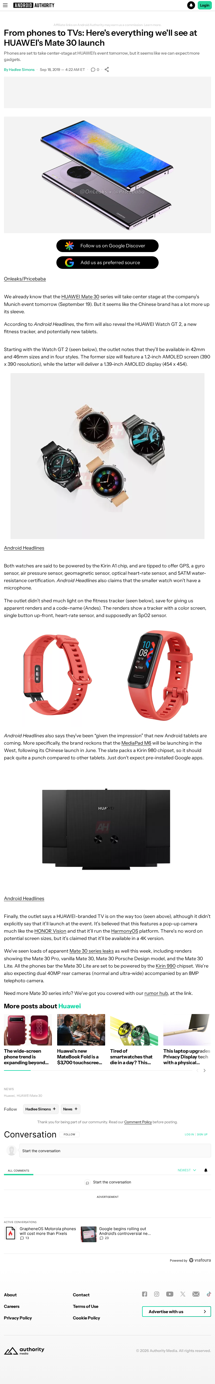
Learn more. (153, 25)
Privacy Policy (18, 1317)
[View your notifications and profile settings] (206, 1170)
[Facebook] (144, 1294)
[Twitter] (182, 1294)
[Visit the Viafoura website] (200, 1260)
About (10, 1294)
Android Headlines (24, 548)
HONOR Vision (50, 931)
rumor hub (156, 993)
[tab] (18, 1170)
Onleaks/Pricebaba (25, 279)
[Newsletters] (196, 1294)
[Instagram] (156, 1294)
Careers (11, 1306)
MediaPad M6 (136, 743)
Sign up (202, 1134)
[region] (107, 1197)
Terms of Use (85, 1306)
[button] (107, 5)
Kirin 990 (166, 966)
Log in (189, 1134)
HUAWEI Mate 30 (80, 297)
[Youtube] (169, 1294)
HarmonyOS (124, 931)
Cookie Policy (86, 1317)
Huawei (9, 1096)
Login (204, 5)
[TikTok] (209, 1294)
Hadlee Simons (22, 69)
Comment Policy (138, 1122)
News (9, 1089)
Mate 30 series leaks (91, 951)
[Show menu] (5, 5)
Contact (81, 1294)
